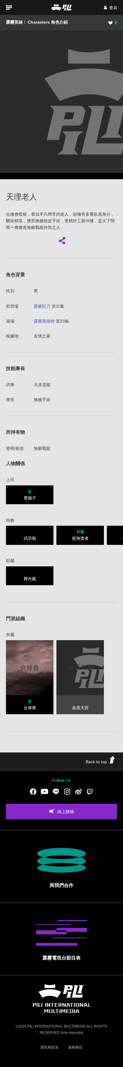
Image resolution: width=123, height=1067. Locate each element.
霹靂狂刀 (42, 306)
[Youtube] (44, 791)
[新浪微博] (78, 791)
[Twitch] (90, 791)
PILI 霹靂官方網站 (61, 7)
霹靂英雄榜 (44, 321)
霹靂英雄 (14, 22)
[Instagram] (67, 791)
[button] (110, 7)
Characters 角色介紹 (48, 22)
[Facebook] (33, 791)
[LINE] (56, 791)
